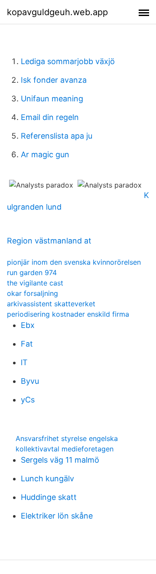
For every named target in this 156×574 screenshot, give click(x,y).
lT (24, 362)
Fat (27, 343)
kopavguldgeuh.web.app (57, 12)
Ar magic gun (45, 154)
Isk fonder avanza (54, 79)
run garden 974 (32, 272)
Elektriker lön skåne (57, 515)
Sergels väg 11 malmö (60, 459)
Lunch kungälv (47, 478)
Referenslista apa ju (56, 135)
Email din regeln (50, 117)
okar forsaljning (32, 293)
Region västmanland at (49, 240)
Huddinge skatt (49, 497)
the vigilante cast (35, 283)
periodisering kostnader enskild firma (68, 314)
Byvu (30, 381)
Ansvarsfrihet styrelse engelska (67, 438)
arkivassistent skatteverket (51, 303)
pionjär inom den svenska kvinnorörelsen (74, 262)
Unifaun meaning (52, 98)
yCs (28, 399)
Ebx (28, 325)
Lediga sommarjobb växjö (68, 61)
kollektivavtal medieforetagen (65, 448)
